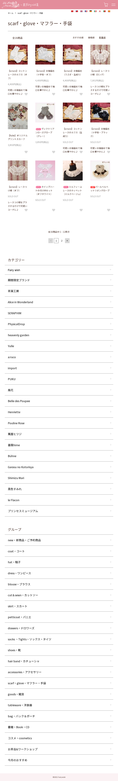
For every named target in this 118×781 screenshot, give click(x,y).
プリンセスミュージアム (23, 511)
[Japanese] (100, 11)
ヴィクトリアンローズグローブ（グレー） (44, 132)
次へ (67, 240)
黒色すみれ (15, 489)
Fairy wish (14, 270)
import (12, 368)
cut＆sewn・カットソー (23, 595)
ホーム (10, 13)
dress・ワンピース (19, 573)
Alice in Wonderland (20, 302)
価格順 (91, 37)
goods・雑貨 (16, 694)
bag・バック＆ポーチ (21, 716)
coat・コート (16, 551)
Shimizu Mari (16, 478)
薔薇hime (14, 445)
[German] (90, 11)
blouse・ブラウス (19, 584)
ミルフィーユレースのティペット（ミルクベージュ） (72, 190)
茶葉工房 (13, 291)
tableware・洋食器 (20, 705)
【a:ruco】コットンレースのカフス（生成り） (72, 132)
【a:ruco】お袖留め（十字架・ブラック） (100, 132)
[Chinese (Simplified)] (72, 11)
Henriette (14, 412)
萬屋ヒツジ (15, 434)
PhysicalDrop (16, 324)
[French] (86, 11)
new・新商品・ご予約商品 (24, 540)
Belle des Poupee (19, 401)
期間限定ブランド (19, 280)
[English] (81, 11)
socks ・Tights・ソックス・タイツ (29, 639)
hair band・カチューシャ (23, 661)
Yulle (11, 346)
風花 (10, 390)
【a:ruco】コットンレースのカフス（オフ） (17, 74)
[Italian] (95, 11)
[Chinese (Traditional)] (77, 11)
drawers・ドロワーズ (21, 628)
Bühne (12, 456)
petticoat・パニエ (19, 617)
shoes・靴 (14, 650)
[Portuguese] (104, 11)
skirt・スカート (17, 606)
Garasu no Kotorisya (20, 467)
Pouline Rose (16, 423)
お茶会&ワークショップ (22, 749)
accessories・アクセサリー (24, 672)
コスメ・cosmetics (20, 738)
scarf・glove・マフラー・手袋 (30, 13)
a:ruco (12, 357)
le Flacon (13, 500)
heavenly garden (18, 335)
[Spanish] (109, 11)
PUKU (12, 379)
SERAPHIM (14, 313)
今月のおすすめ (17, 760)
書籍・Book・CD (18, 727)
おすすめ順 (78, 37)
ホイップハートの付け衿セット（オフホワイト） (44, 190)
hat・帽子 (14, 562)
